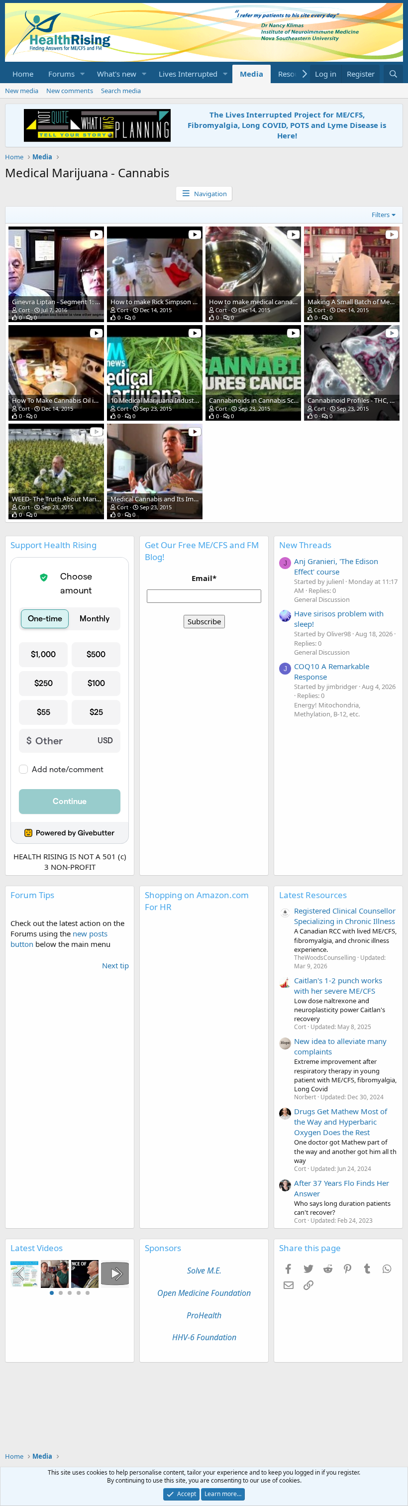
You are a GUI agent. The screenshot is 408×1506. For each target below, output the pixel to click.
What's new (116, 74)
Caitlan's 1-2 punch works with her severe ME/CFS (338, 985)
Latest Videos (36, 1248)
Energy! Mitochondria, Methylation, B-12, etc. (327, 709)
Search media (121, 90)
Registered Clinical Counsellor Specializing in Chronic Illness (345, 916)
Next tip (115, 965)
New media (21, 90)
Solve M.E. (204, 1270)
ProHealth (204, 1315)
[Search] (393, 74)
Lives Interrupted (188, 74)
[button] (83, 74)
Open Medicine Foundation (204, 1292)
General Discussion (322, 599)
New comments (69, 90)
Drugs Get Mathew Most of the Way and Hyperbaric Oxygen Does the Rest (340, 1121)
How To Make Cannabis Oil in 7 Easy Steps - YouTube (89, 400)
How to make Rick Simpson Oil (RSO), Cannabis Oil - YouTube (199, 301)
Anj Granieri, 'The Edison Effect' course (336, 566)
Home (22, 74)
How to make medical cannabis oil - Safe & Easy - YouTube (294, 301)
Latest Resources (313, 895)
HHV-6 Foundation (204, 1337)
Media (251, 74)
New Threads (305, 545)
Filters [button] (381, 214)
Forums (61, 74)
